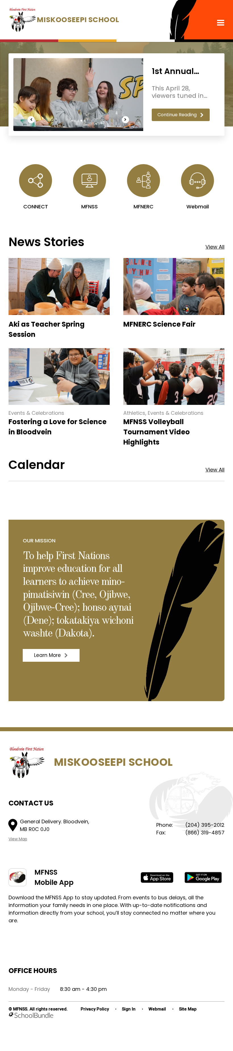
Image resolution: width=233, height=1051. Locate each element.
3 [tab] (78, 121)
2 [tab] (75, 121)
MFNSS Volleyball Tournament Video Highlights (156, 432)
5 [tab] (85, 121)
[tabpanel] (116, 94)
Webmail (157, 1009)
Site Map (188, 1009)
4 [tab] (81, 121)
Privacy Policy (95, 1009)
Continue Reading (177, 114)
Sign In (129, 1009)
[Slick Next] (125, 119)
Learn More (42, 655)
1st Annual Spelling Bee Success (176, 71)
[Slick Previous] (31, 119)
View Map (18, 839)
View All (214, 246)
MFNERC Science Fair (159, 324)
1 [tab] (72, 121)
